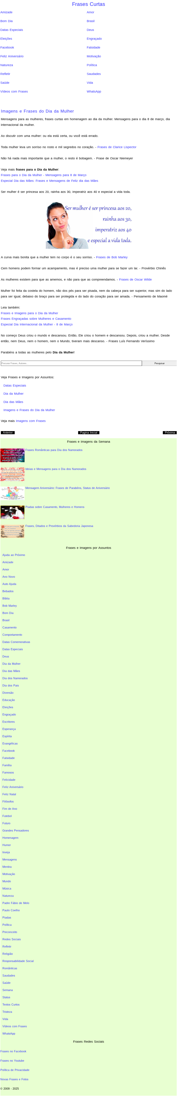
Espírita (7, 736)
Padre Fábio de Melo (15, 903)
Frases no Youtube (12, 1060)
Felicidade (8, 779)
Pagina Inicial (88, 432)
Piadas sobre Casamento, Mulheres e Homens (54, 507)
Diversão (7, 692)
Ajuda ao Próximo (13, 555)
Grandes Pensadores (15, 830)
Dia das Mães (11, 671)
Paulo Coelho (11, 910)
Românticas (9, 968)
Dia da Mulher (11, 663)
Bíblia (6, 598)
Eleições (6, 38)
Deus (90, 30)
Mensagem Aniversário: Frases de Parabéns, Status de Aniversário (67, 488)
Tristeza (7, 1011)
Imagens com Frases (31, 421)
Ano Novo (8, 576)
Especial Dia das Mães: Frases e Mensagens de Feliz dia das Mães (49, 180)
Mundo (6, 881)
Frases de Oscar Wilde (135, 279)
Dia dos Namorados (15, 678)
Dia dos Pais (10, 685)
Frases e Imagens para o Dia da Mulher (29, 313)
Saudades (94, 74)
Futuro (6, 823)
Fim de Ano (9, 808)
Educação (8, 700)
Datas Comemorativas (16, 642)
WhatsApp (94, 91)
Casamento (9, 627)
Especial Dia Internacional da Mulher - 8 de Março (37, 324)
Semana (7, 990)
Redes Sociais (11, 939)
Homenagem (10, 837)
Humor (6, 845)
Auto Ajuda (9, 584)
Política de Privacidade (14, 1070)
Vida (90, 82)
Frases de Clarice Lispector (116, 147)
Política (92, 65)
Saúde (4, 82)
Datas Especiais (11, 30)
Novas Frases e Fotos (14, 1079)
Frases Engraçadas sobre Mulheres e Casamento (36, 318)
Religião (7, 953)
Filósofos (8, 801)
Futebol (7, 816)
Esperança (9, 729)
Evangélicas (10, 743)
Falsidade (93, 47)
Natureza (6, 65)
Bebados (7, 591)
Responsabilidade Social (18, 961)
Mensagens (9, 859)
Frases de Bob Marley (112, 257)
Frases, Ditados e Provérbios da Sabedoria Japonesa (59, 526)
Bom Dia (6, 21)
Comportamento (12, 634)
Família (7, 765)
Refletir (5, 74)
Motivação (94, 56)
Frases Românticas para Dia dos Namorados (53, 450)
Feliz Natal (9, 794)
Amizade (6, 12)
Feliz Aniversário (12, 56)
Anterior (8, 432)
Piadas (6, 917)
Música (6, 888)
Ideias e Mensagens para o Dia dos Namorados (55, 469)
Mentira (7, 866)
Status (6, 997)
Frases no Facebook (13, 1051)
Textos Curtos (11, 1004)
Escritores (8, 721)
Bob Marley (9, 605)
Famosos (8, 772)
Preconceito (9, 932)
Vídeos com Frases (14, 91)
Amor (90, 12)
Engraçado (94, 38)
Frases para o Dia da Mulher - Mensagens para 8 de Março (43, 175)
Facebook (7, 47)
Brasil (91, 21)
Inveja (6, 852)
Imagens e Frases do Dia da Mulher (37, 111)
